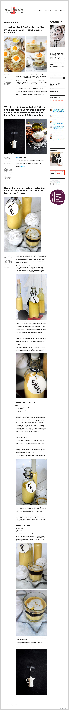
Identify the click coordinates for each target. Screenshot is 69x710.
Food (35, 10)
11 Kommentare (6, 267)
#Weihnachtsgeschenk (7, 177)
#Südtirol (8, 264)
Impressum (61, 10)
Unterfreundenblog (7, 74)
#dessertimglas (9, 78)
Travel (46, 10)
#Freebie (8, 167)
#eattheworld (6, 164)
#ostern (10, 82)
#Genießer (5, 168)
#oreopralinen (8, 171)
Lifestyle (40, 10)
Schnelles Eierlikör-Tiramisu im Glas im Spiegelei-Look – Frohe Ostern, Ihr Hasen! (24, 30)
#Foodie (5, 167)
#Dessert (5, 78)
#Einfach (5, 81)
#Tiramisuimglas (6, 84)
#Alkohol (5, 260)
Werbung (18, 157)
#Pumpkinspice (9, 172)
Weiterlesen (22, 166)
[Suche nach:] (56, 77)
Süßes (7, 77)
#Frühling (8, 81)
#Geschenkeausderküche (8, 169)
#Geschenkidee (6, 170)
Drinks (5, 257)
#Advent (5, 163)
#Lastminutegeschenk (7, 263)
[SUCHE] (64, 78)
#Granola (10, 170)
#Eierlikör (10, 164)
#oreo (5, 171)
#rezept (5, 264)
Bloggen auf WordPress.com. (15, 704)
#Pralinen (5, 172)
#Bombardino (6, 261)
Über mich (56, 10)
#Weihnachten (6, 176)
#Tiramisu (8, 83)
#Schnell (5, 83)
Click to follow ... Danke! (54, 91)
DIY (50, 10)
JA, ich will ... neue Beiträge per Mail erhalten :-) (55, 84)
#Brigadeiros (9, 163)
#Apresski (9, 260)
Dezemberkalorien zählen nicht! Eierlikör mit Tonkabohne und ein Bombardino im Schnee (25, 191)
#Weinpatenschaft (7, 178)
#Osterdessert (6, 82)
